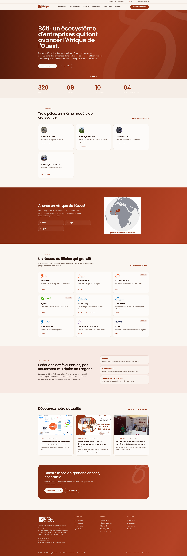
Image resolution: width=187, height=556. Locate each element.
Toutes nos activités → (140, 118)
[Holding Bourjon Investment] (43, 6)
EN (132, 1)
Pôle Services (104, 526)
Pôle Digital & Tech (106, 529)
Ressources (108, 7)
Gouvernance (78, 526)
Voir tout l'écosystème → (139, 266)
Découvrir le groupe (48, 66)
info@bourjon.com (143, 2)
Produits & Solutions (107, 532)
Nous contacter (72, 490)
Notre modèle (78, 523)
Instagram (145, 553)
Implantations (78, 529)
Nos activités (74, 7)
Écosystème (96, 7)
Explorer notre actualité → (138, 409)
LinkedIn (128, 553)
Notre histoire (78, 520)
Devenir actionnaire (139, 7)
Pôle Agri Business (106, 523)
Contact (118, 7)
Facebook (136, 553)
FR (129, 1)
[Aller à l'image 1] (90, 76)
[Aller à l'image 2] (92, 76)
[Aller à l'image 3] (95, 76)
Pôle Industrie (104, 520)
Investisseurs (112, 2)
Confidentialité (81, 553)
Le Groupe (62, 7)
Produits (86, 7)
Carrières (121, 2)
